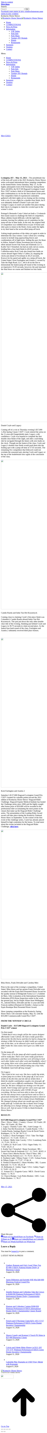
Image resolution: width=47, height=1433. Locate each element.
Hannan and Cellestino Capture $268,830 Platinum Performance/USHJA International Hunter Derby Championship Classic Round (23, 1308)
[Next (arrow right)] (5, 1431)
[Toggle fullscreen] (7, 1429)
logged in (15, 1251)
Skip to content (7, 2)
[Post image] (8, 1263)
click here (14, 826)
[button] (23, 53)
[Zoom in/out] (10, 1429)
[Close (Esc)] (2, 1429)
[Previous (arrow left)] (2, 1431)
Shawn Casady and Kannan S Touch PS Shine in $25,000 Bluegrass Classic (25, 1336)
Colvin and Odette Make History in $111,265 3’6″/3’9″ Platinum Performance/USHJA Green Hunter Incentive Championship (25, 1349)
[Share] (5, 1429)
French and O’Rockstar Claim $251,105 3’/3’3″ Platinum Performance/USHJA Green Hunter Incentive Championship (25, 1323)
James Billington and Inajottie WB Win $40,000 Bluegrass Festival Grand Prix (25, 1281)
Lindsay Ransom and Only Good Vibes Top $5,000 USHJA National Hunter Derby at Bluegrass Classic (23, 1267)
